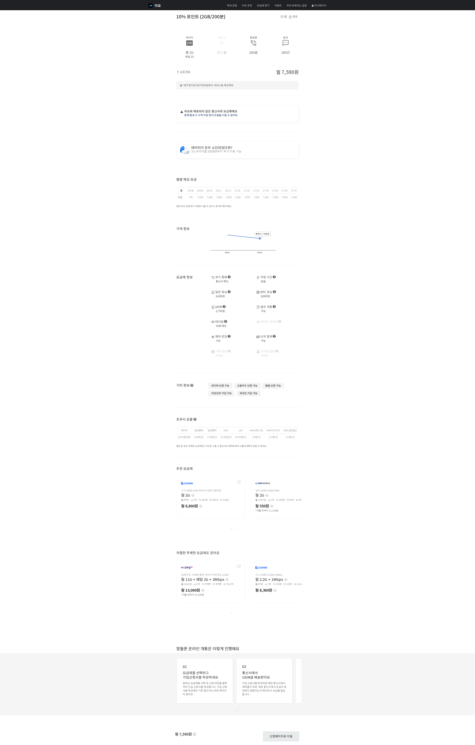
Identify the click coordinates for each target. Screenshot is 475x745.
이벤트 (278, 5)
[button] (231, 529)
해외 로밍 (232, 5)
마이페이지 (320, 5)
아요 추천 (247, 5)
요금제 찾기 (263, 5)
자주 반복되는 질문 (296, 5)
